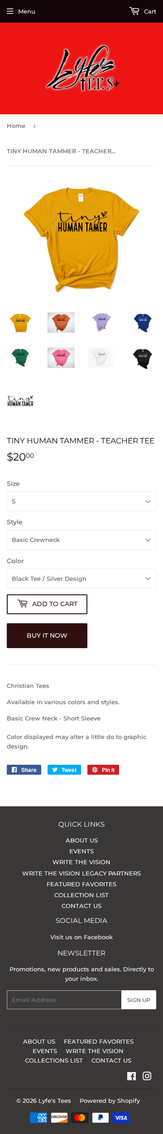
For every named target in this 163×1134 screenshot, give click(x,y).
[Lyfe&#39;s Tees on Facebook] (131, 1077)
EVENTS (81, 851)
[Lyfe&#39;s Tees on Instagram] (147, 1077)
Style (15, 522)
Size (13, 484)
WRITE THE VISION (81, 862)
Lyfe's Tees (54, 1100)
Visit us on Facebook (81, 937)
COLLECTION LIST (81, 895)
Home (16, 125)
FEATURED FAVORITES (81, 884)
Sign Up (138, 1000)
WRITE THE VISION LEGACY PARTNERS (81, 873)
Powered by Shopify (110, 1100)
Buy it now (47, 635)
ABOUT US (82, 840)
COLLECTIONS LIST (54, 1060)
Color (15, 561)
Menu (26, 11)
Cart (149, 11)
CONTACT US (81, 905)
